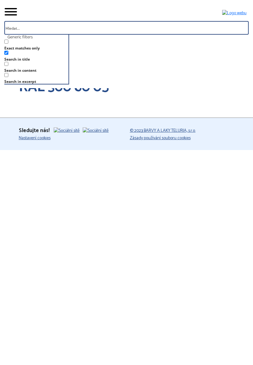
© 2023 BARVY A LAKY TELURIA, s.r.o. (163, 130)
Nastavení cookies (35, 138)
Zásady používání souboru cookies (160, 138)
